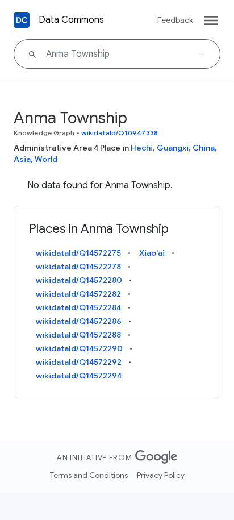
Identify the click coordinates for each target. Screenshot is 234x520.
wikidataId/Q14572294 (79, 376)
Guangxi (173, 148)
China (204, 148)
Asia (22, 159)
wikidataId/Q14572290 (79, 348)
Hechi (142, 148)
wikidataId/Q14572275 (78, 253)
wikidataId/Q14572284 (78, 307)
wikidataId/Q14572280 (79, 280)
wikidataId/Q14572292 (79, 362)
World (46, 159)
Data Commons (71, 20)
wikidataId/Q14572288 (78, 335)
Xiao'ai (152, 253)
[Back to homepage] (22, 20)
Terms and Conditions (89, 475)
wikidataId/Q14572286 (79, 321)
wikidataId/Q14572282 (78, 294)
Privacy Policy (161, 475)
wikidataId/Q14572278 (78, 266)
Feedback (175, 20)
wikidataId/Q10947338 (119, 132)
